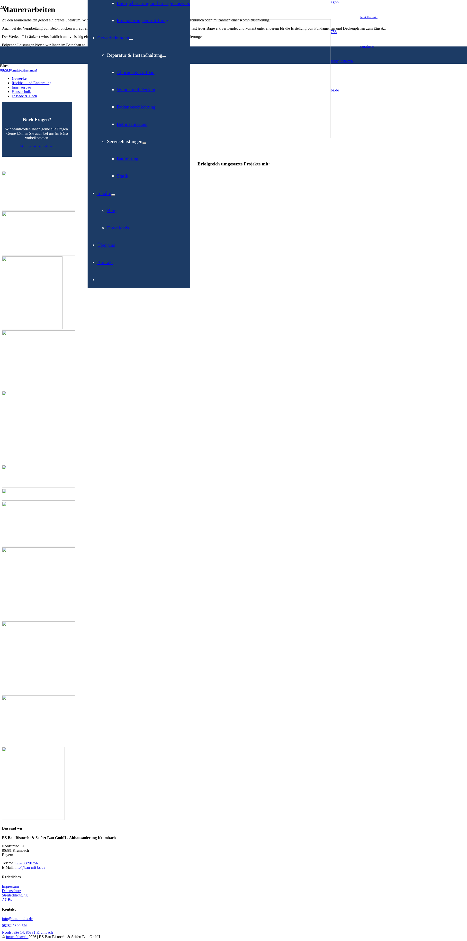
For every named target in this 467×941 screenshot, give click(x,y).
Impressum (10, 886)
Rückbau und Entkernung (31, 83)
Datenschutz (11, 891)
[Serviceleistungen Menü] (144, 143)
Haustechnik (21, 92)
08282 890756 (27, 863)
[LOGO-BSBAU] (209, 137)
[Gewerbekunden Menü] (131, 39)
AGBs (7, 899)
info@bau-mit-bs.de (30, 867)
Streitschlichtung (14, 895)
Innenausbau (21, 87)
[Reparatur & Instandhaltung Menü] (164, 56)
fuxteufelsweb (17, 937)
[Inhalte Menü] (113, 195)
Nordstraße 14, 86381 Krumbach (27, 932)
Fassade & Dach (24, 96)
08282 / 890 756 (12, 70)
